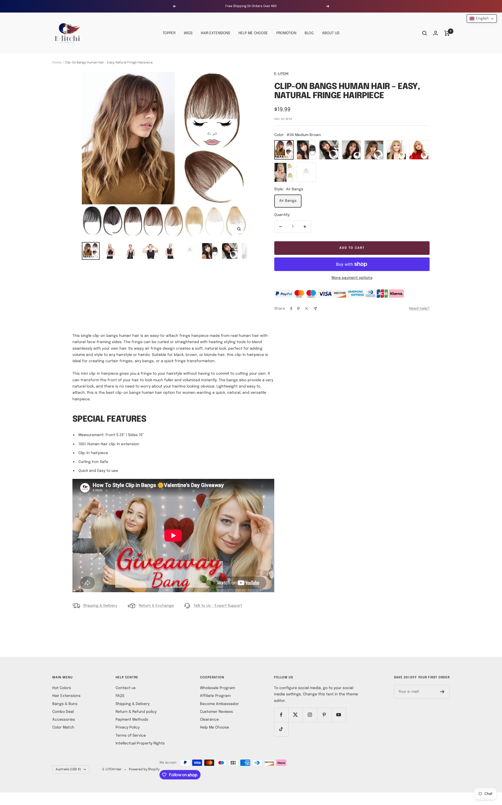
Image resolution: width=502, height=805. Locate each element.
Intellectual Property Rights (140, 743)
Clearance (209, 719)
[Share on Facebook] (291, 308)
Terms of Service (131, 735)
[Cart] (447, 33)
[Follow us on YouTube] (339, 715)
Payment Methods (132, 719)
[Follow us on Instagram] (310, 715)
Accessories (63, 719)
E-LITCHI (281, 73)
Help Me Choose (214, 727)
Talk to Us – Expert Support (217, 606)
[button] (482, 18)
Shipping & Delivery (100, 606)
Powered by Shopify (144, 769)
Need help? (419, 308)
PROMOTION (286, 33)
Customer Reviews (216, 712)
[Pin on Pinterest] (298, 308)
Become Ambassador (219, 704)
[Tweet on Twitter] (306, 308)
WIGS (188, 33)
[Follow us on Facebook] (281, 715)
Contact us (126, 688)
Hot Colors (61, 688)
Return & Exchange (156, 606)
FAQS (120, 696)
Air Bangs (287, 201)
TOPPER (169, 33)
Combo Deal (63, 712)
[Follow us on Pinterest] (324, 715)
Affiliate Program (215, 696)
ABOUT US (330, 33)
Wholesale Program (217, 688)
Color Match (63, 727)
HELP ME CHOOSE (253, 33)
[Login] (435, 33)
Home (56, 62)
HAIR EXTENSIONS (215, 33)
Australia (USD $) (68, 769)
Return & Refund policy (136, 712)
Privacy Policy (128, 727)
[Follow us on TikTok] (281, 729)
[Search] (424, 33)
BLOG (309, 33)
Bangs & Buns (64, 704)
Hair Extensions (66, 696)
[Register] (442, 692)
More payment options (352, 278)
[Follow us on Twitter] (295, 715)
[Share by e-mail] (315, 308)
